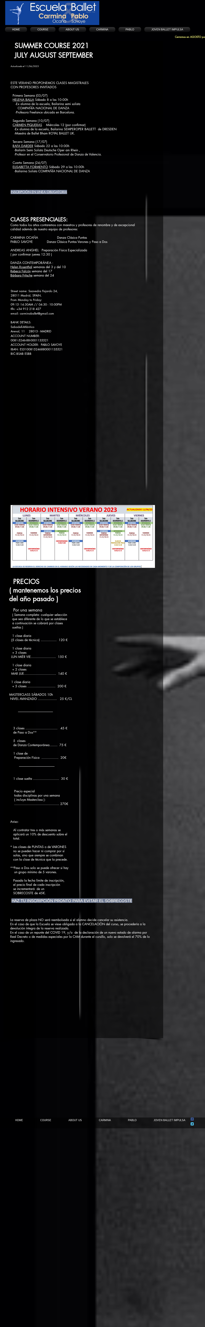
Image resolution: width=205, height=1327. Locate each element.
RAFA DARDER (23, 146)
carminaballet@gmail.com (37, 313)
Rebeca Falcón (20, 271)
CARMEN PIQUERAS (27, 125)
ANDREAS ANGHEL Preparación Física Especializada (48, 250)
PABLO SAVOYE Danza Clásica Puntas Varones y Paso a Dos (58, 242)
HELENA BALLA (23, 100)
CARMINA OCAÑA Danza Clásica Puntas (49, 238)
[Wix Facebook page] (192, 1119)
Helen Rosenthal (21, 267)
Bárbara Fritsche (21, 275)
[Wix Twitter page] (192, 1124)
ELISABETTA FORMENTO (30, 167)
